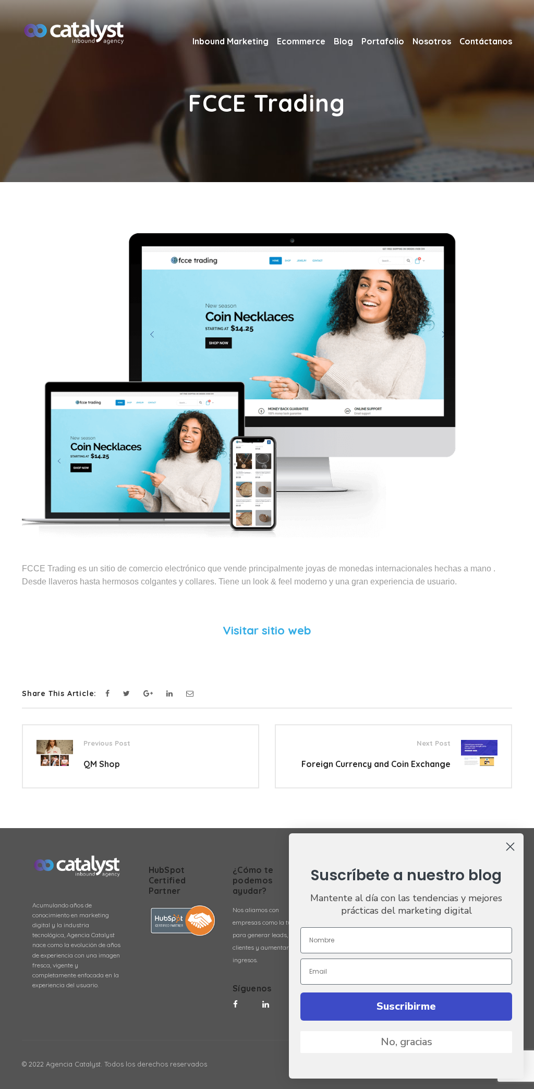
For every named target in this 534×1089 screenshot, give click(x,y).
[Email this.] (189, 693)
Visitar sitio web (267, 630)
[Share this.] (107, 693)
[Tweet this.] (126, 693)
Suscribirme (406, 1006)
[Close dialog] (510, 846)
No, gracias (406, 1042)
